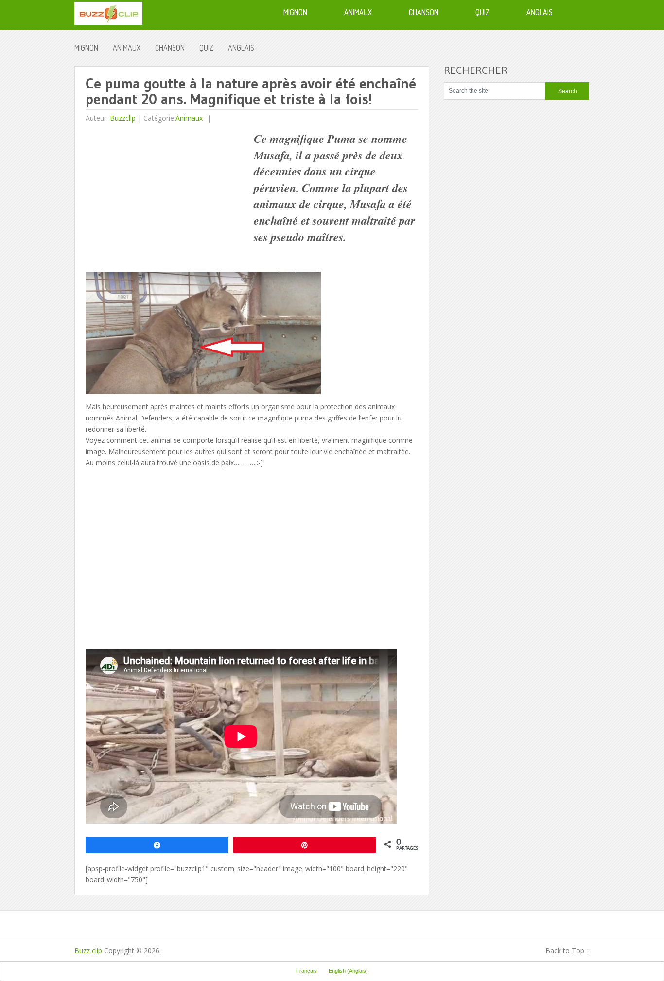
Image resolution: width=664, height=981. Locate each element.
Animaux (126, 48)
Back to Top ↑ (567, 950)
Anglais (241, 48)
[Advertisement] (167, 199)
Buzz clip (88, 950)
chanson (170, 48)
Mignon (86, 48)
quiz (206, 48)
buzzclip (123, 118)
